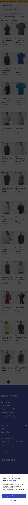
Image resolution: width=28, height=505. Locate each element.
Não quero (14, 500)
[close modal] (26, 476)
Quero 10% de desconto (14, 496)
